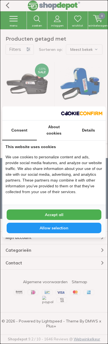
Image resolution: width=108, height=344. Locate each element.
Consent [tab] (19, 130)
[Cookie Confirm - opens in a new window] (81, 113)
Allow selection (54, 227)
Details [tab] (88, 130)
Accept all (54, 214)
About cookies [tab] (54, 130)
